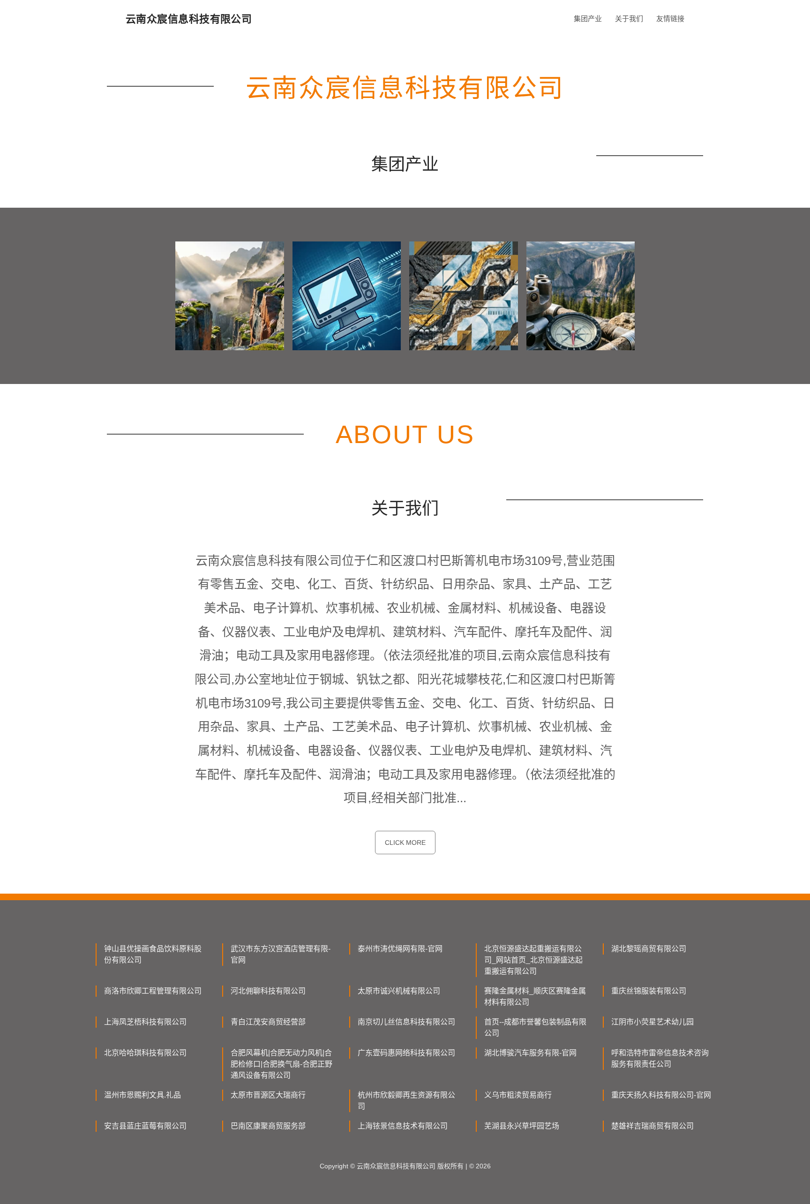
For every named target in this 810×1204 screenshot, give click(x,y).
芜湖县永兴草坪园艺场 (521, 1126)
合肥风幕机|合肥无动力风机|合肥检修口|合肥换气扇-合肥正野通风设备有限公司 (281, 1064)
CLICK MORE (405, 842)
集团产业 (588, 19)
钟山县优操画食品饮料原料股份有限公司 (153, 954)
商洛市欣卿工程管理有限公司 (153, 991)
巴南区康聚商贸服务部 (268, 1126)
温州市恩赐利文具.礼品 (142, 1095)
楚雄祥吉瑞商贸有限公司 (652, 1126)
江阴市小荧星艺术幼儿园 (652, 1022)
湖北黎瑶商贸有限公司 (648, 949)
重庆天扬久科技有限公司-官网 (661, 1095)
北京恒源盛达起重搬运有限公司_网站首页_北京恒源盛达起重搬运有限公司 (533, 960)
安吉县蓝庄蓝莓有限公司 (145, 1126)
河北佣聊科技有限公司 (268, 991)
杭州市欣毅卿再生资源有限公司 (406, 1100)
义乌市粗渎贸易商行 (518, 1095)
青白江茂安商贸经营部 (268, 1022)
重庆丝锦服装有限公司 (648, 991)
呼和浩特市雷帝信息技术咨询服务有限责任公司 (660, 1058)
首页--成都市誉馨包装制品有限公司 (535, 1027)
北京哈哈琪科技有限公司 (145, 1053)
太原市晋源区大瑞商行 (268, 1095)
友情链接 (670, 19)
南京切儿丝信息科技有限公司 (406, 1022)
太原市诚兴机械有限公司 (399, 991)
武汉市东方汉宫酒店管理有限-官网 (280, 954)
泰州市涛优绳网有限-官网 (400, 949)
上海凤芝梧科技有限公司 (145, 1022)
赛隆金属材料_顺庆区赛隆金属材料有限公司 (535, 996)
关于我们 (629, 19)
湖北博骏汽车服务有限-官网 (530, 1053)
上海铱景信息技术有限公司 (403, 1126)
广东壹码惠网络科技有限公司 (406, 1053)
